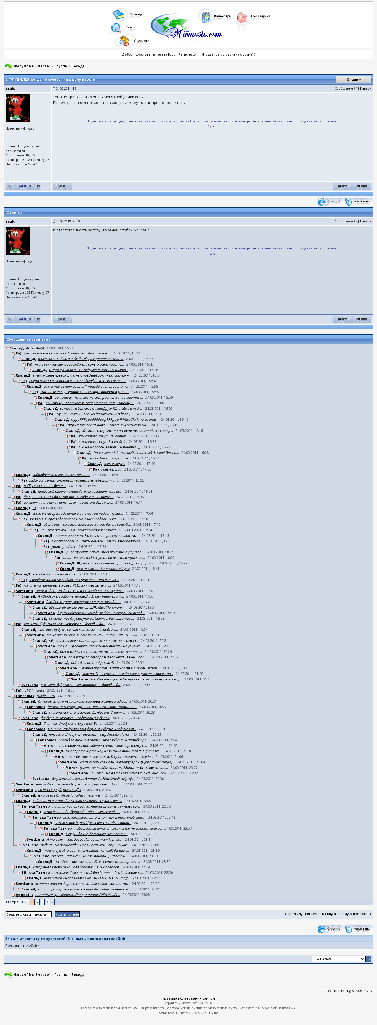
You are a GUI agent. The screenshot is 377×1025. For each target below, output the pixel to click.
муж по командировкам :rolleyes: (103, 568)
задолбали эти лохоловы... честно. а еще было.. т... (71, 480)
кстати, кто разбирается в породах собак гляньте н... (84, 889)
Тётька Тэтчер (35, 806)
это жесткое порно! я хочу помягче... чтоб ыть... (104, 817)
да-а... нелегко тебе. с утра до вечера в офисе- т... (103, 557)
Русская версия (167, 1013)
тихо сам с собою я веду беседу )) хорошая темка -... (81, 358)
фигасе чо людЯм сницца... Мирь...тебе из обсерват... (124, 767)
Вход (171, 54)
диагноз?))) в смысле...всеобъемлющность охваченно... (127, 673)
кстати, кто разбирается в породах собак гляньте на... (82, 883)
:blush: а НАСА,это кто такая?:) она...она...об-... (129, 773)
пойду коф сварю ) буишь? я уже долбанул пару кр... (80, 491)
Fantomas (25, 695)
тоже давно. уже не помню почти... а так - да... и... (88, 634)
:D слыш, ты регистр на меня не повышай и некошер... (127, 430)
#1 (355, 88)
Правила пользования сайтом (188, 998)
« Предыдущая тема (302, 913)
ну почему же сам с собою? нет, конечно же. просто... (79, 364)
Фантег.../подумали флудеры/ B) (70, 723)
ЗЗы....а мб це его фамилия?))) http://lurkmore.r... (87, 607)
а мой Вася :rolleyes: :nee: (109, 458)
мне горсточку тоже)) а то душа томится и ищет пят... (114, 750)
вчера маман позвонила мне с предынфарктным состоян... (82, 375)
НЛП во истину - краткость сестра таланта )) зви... (84, 391)
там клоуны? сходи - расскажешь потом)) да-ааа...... (87, 850)
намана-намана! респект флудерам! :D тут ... (87, 712)
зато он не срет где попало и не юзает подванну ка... (73, 518)
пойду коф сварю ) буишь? (45, 485)
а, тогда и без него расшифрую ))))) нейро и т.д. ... (101, 408)
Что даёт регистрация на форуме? (227, 54)
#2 (355, 221)
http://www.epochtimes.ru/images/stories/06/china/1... (77, 894)
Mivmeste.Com (187, 1003)
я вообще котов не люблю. (55, 574)
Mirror (49, 745)
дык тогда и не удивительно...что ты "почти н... (101, 651)
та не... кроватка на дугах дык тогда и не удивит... (100, 645)
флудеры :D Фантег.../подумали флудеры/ (75, 717)
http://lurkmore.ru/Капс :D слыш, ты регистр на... (108, 424)
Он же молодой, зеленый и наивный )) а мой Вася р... (136, 452)
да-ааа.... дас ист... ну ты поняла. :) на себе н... (90, 855)
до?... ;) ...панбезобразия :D (92, 662)
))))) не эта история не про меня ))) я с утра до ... (117, 563)
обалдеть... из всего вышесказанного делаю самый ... (87, 524)
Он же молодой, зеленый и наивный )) (109, 447)
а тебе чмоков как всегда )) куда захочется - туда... (111, 756)
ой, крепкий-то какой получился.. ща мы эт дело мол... (68, 502)
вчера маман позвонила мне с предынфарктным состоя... (77, 380)
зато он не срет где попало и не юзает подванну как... (78, 513)
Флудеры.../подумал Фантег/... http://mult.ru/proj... (90, 734)
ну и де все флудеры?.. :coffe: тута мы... (70, 795)
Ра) (18, 353)
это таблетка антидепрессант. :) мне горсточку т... (103, 745)
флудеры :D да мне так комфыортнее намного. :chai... (82, 701)
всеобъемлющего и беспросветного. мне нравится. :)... (136, 679)
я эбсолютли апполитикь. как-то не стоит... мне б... (118, 828)
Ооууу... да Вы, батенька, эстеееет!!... (97, 833)
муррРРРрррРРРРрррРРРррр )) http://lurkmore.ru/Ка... (114, 419)
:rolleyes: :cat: (111, 469)
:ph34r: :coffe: (34, 690)
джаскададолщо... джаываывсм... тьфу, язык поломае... (96, 540)
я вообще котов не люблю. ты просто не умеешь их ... (74, 579)
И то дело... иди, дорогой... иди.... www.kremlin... (82, 811)
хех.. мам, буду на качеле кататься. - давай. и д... (78, 629)
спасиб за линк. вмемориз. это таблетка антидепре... (104, 739)
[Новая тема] (358, 201)
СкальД (16, 348)
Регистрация (188, 54)
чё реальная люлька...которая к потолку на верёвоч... (93, 640)
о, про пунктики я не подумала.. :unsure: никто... (88, 369)
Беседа (78, 66)
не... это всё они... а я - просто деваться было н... (81, 529)
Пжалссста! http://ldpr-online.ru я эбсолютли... (93, 822)
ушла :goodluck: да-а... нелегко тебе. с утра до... (105, 552)
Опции (352, 79)
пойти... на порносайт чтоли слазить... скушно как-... (77, 800)
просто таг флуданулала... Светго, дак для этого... (92, 618)
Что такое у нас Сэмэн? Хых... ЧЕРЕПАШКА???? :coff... (87, 878)
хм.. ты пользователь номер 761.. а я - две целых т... (67, 585)
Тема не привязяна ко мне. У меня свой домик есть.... (67, 353)
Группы (61, 66)
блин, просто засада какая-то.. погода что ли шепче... (69, 496)
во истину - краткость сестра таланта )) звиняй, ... (99, 397)
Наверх (365, 88)
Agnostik (24, 894)
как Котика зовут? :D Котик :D (104, 435)
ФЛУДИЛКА (35, 348)
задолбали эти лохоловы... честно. (61, 474)
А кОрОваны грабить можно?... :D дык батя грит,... (81, 596)
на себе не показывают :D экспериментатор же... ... (98, 861)
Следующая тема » (354, 913)
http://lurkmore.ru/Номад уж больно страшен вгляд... (101, 612)
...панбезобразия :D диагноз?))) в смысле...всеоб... (119, 668)
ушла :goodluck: (63, 546)
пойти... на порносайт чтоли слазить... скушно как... (96, 806)
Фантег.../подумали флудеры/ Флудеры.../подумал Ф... (92, 728)
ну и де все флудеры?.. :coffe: (58, 789)
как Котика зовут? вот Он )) (102, 441)
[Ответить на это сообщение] (361, 186)
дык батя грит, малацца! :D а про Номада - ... (83, 601)
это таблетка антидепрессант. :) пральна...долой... (79, 784)
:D (34, 507)
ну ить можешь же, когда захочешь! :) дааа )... (95, 413)
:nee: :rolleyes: (114, 463)
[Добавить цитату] (342, 186)
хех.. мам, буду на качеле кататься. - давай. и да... (64, 623)
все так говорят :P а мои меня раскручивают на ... (97, 535)
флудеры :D (46, 695)
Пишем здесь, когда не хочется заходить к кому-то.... (79, 590)
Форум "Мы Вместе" (32, 66)
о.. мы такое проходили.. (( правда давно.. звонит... (86, 386)
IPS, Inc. (213, 1013)
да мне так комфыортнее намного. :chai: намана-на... (92, 706)
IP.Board (183, 1013)
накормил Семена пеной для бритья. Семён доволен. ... (97, 872)
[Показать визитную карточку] (24, 186)
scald (10, 88)
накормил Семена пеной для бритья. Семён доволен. (76, 866)
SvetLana (24, 590)
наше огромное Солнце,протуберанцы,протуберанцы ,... (127, 761)
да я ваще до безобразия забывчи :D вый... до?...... (108, 657)
